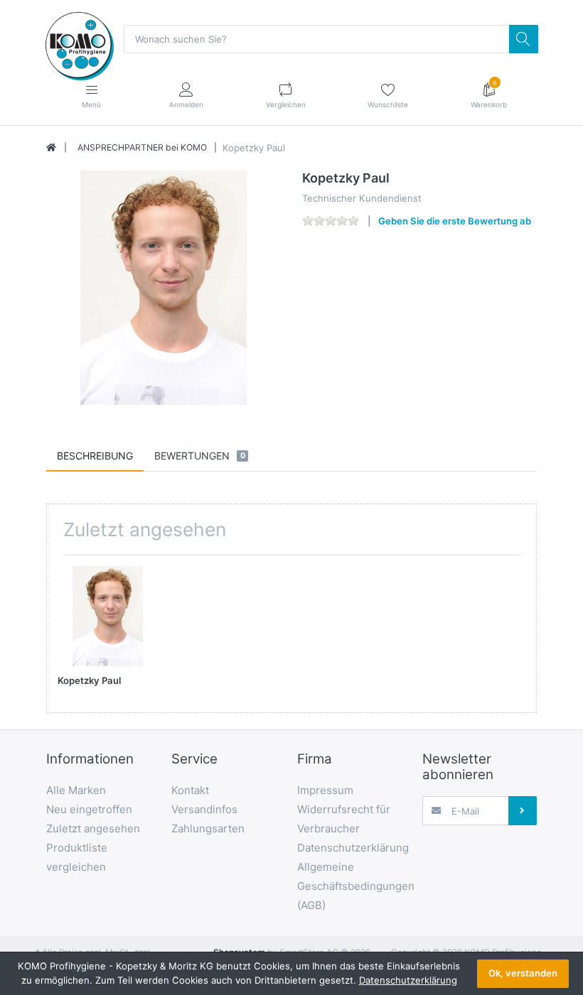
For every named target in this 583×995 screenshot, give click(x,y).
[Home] (51, 147)
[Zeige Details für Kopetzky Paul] (108, 616)
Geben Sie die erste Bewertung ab (454, 221)
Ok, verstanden (522, 973)
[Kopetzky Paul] (163, 287)
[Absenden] (522, 810)
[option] (163, 287)
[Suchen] (523, 39)
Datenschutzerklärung (408, 980)
